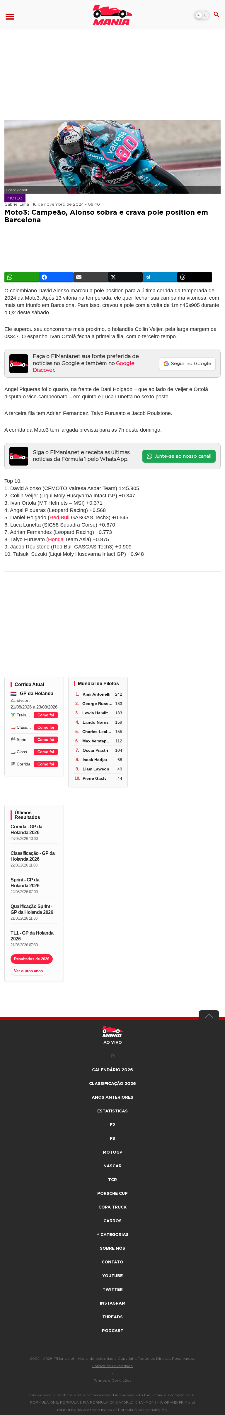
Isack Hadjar (95, 759)
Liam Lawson (96, 769)
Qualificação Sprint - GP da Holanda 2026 (32, 909)
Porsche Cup (112, 1194)
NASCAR (112, 1166)
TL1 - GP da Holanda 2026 (32, 935)
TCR (112, 1180)
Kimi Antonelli (96, 694)
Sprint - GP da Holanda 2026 (25, 882)
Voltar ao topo (209, 1017)
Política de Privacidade (112, 1366)
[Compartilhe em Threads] (194, 277)
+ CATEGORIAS (113, 1235)
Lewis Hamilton (97, 713)
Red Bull (59, 517)
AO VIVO (112, 1043)
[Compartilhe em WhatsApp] (21, 277)
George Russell (97, 703)
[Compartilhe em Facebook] (56, 277)
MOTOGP (112, 1152)
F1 (112, 1056)
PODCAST (112, 1331)
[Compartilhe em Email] (91, 277)
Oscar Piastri (95, 750)
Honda (56, 539)
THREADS (112, 1317)
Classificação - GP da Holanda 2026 (33, 856)
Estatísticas (112, 1111)
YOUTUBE (112, 1276)
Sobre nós (112, 1248)
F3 (112, 1139)
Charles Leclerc (97, 731)
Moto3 (15, 198)
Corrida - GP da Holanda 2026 (26, 829)
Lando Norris (96, 722)
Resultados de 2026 (31, 959)
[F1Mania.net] (112, 15)
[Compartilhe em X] (125, 277)
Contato (112, 1262)
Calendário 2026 (112, 1070)
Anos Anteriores (112, 1097)
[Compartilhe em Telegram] (160, 277)
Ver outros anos (28, 971)
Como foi (46, 715)
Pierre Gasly (95, 778)
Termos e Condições (113, 1380)
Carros (112, 1221)
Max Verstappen (98, 741)
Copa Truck (112, 1207)
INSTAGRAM (112, 1303)
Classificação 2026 (112, 1084)
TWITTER (113, 1290)
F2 (112, 1125)
